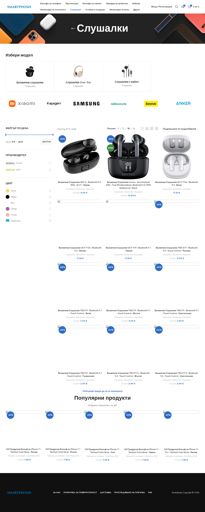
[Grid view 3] (151, 129)
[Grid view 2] (147, 129)
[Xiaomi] (22, 103)
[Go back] (73, 29)
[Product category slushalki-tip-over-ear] (78, 76)
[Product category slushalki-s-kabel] (127, 76)
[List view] (142, 129)
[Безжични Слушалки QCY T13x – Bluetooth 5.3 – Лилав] (80, 222)
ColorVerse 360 (33, 455)
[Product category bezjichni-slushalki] (30, 76)
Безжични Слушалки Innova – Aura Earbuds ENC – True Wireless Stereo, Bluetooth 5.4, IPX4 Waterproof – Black (128, 185)
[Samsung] (86, 103)
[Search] (177, 7)
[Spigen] (54, 103)
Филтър (46, 141)
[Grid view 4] (156, 129)
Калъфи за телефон (16, 455)
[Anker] (183, 103)
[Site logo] (19, 6)
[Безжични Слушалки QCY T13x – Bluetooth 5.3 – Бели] (176, 156)
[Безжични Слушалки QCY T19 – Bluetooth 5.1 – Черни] (128, 222)
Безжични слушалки (85, 189)
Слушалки (70, 189)
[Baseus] (151, 103)
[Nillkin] (118, 103)
